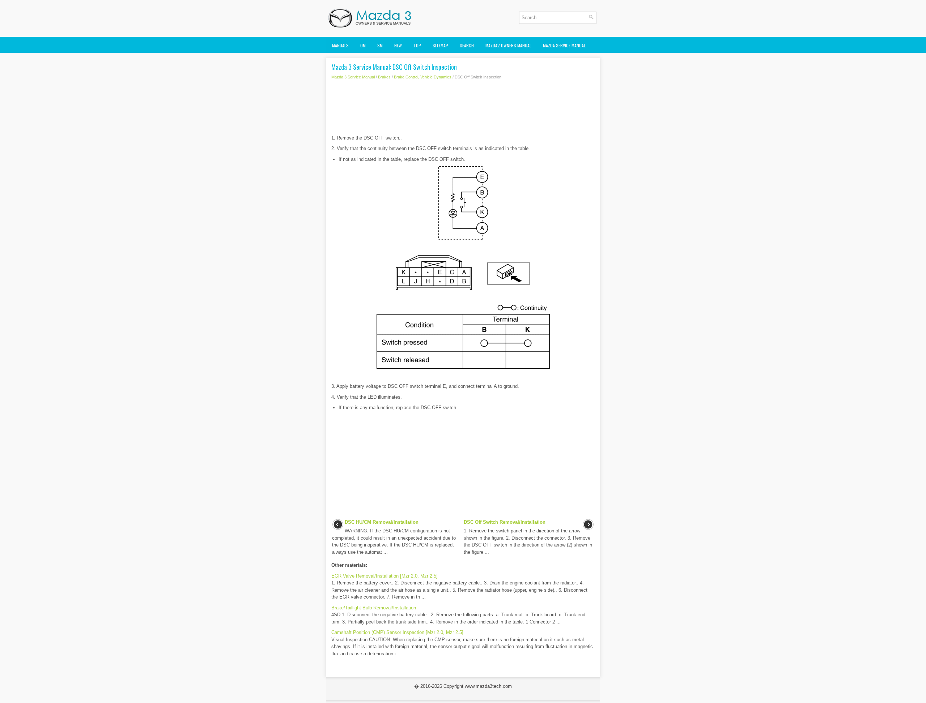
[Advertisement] (463, 109)
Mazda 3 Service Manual (353, 77)
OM (363, 45)
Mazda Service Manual (564, 45)
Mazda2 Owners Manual (508, 45)
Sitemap (440, 45)
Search (467, 45)
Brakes (384, 77)
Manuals (340, 45)
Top (417, 45)
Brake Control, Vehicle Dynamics (422, 77)
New (398, 45)
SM (380, 45)
